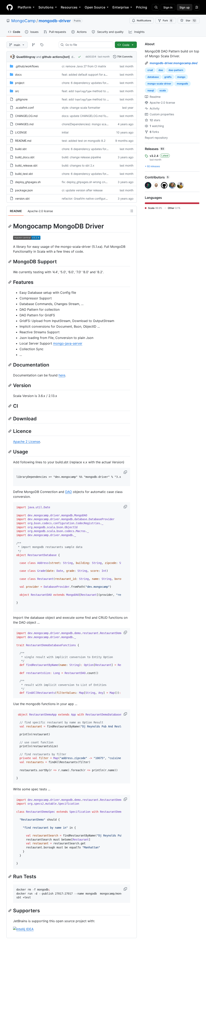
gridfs (168, 76)
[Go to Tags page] (42, 45)
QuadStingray (25, 56)
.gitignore (21, 99)
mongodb (182, 83)
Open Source (95, 7)
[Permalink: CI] (10, 406)
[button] (126, 472)
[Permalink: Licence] (10, 431)
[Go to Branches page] (33, 45)
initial (65, 132)
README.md (23, 140)
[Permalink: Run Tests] (10, 876)
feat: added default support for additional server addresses (101, 74)
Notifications (144, 20)
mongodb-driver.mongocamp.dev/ (174, 63)
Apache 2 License (26, 442)
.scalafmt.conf (24, 107)
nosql (150, 90)
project (19, 82)
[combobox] (87, 45)
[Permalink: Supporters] (10, 910)
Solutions (46, 7)
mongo (181, 76)
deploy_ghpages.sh (28, 182)
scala (163, 90)
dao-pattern (176, 70)
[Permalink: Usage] (10, 451)
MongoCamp (23, 20)
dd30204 (90, 56)
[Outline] (131, 211)
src (17, 91)
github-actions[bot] (56, 56)
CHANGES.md (24, 124)
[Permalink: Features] (10, 282)
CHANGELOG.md (26, 116)
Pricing (141, 7)
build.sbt (21, 149)
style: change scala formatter (81, 107)
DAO (68, 492)
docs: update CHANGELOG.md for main (88, 116)
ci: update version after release (82, 190)
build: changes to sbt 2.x (78, 165)
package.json (24, 190)
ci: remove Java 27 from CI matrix (84, 66)
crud (150, 70)
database (153, 76)
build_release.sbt (26, 165)
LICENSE (21, 132)
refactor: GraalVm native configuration (87, 198)
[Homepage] (9, 7)
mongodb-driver (55, 20)
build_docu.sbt (24, 157)
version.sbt (22, 198)
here (62, 375)
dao (161, 70)
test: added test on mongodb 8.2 (83, 140)
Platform (24, 7)
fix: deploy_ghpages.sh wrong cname (86, 182)
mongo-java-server (67, 343)
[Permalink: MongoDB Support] (10, 261)
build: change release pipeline (81, 157)
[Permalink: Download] (10, 418)
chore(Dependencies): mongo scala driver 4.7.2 (93, 124)
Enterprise (120, 7)
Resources (69, 7)
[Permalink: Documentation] (10, 365)
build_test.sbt (24, 173)
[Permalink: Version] (10, 385)
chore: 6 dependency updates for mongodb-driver (95, 82)
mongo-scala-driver (159, 83)
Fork (167, 20)
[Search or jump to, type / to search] (155, 7)
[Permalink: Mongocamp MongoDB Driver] (10, 226)
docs (18, 74)
